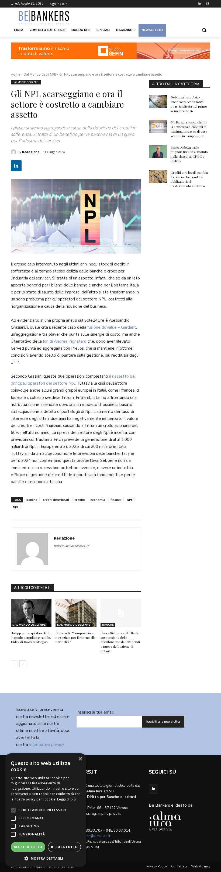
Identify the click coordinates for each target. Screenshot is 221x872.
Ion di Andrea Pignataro (64, 341)
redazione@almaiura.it (92, 836)
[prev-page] (14, 663)
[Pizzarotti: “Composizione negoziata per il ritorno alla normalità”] (76, 613)
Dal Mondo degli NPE (40, 74)
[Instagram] (207, 4)
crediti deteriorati (56, 500)
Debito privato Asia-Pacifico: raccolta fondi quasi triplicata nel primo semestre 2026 (189, 104)
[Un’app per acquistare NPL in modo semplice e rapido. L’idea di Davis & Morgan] (31, 613)
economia (97, 500)
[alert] (45, 810)
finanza (116, 500)
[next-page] (22, 663)
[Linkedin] (199, 4)
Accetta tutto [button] (28, 847)
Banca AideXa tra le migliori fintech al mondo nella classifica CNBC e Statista (189, 154)
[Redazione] (14, 152)
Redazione (30, 152)
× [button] (80, 759)
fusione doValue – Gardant (111, 327)
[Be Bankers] (47, 17)
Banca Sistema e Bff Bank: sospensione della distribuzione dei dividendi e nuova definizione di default (120, 642)
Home (15, 74)
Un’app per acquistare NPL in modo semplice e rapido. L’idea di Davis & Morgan (31, 637)
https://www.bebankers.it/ (71, 546)
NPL (16, 507)
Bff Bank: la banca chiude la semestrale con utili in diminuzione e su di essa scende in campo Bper (189, 129)
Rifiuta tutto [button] (64, 847)
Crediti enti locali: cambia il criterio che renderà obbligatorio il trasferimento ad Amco (189, 179)
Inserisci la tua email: (95, 712)
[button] (204, 30)
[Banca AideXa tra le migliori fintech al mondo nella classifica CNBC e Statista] (158, 151)
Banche (108, 625)
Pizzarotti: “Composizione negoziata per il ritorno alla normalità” (75, 637)
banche (31, 500)
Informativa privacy (46, 744)
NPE (130, 500)
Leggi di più (66, 799)
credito (79, 500)
